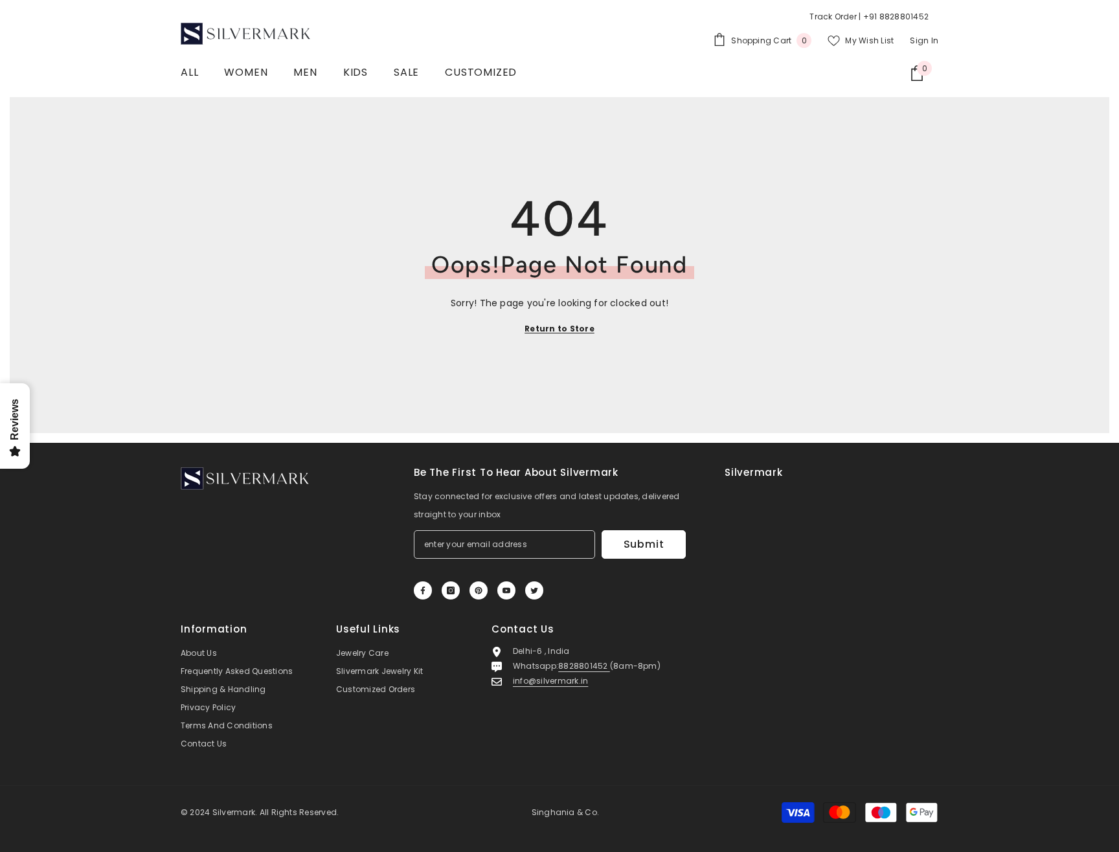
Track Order (833, 16)
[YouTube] (506, 590)
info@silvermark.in (550, 680)
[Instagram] (451, 590)
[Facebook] (423, 590)
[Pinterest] (478, 590)
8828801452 (584, 665)
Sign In (924, 40)
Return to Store (559, 328)
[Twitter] (534, 590)
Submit (644, 544)
